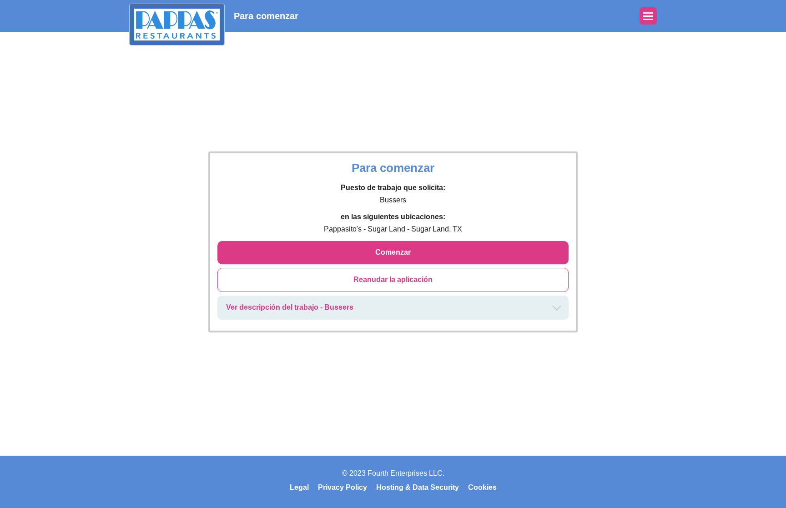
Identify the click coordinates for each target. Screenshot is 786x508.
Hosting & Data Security (417, 487)
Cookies (482, 487)
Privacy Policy (342, 487)
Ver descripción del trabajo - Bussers (289, 307)
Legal (299, 487)
